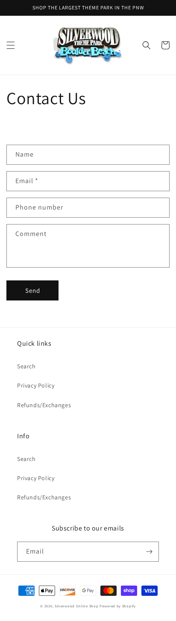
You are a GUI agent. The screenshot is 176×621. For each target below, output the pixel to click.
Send (32, 290)
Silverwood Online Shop (76, 606)
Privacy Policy (35, 385)
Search (26, 366)
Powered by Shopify (118, 606)
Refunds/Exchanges (44, 405)
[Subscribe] (149, 552)
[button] (10, 45)
